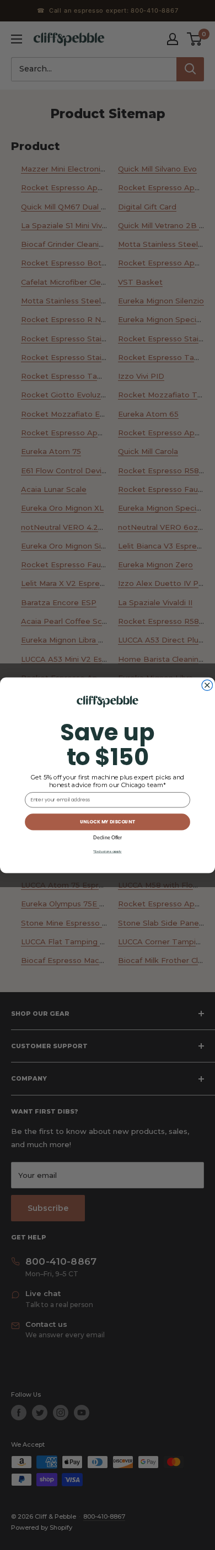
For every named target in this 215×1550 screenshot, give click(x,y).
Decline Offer (107, 837)
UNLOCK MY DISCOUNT (107, 821)
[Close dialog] (207, 685)
